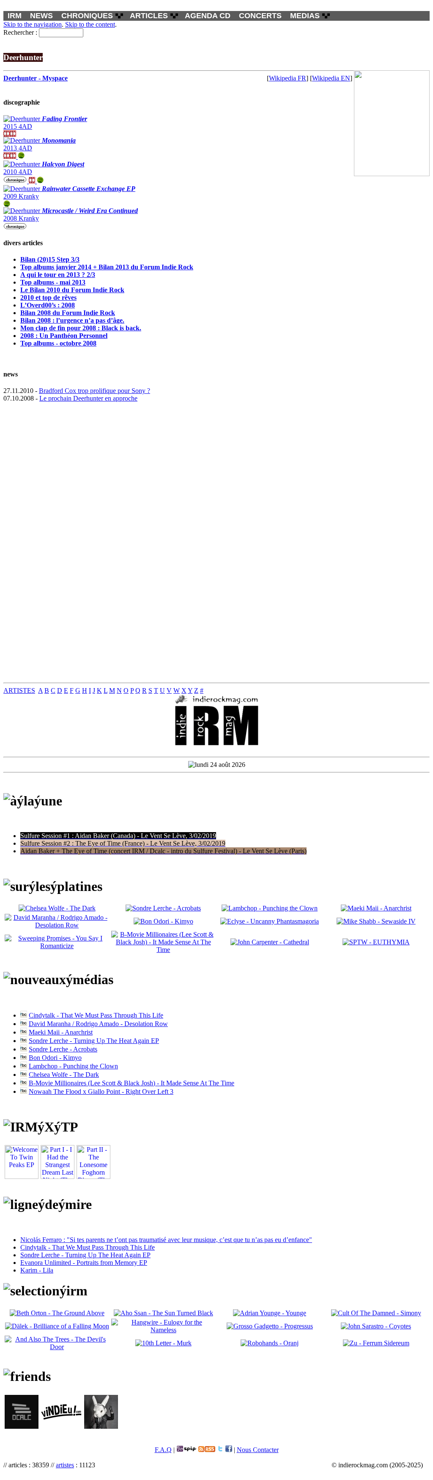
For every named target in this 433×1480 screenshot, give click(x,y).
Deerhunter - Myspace (35, 78)
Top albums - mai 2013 (52, 282)
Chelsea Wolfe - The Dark (64, 1074)
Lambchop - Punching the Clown (73, 1066)
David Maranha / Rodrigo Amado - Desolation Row (98, 1023)
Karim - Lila (36, 1270)
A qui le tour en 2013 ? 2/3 (57, 274)
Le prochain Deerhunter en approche (88, 398)
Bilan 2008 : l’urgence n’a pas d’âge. (72, 320)
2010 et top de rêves (48, 297)
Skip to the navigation (32, 24)
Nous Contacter (258, 1449)
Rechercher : (20, 32)
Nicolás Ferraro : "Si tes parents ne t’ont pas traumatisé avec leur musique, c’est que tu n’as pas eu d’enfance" (166, 1239)
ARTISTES (19, 690)
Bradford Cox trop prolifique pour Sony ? (94, 390)
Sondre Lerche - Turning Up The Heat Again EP (94, 1040)
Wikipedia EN (331, 78)
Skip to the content (90, 24)
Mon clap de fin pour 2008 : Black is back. (80, 328)
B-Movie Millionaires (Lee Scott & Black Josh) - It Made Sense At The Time (131, 1083)
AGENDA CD (207, 15)
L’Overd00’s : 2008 (47, 305)
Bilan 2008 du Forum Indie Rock (67, 312)
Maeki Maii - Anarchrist (61, 1032)
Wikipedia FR (287, 78)
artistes (65, 1465)
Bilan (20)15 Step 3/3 (49, 259)
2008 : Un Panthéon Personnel (63, 335)
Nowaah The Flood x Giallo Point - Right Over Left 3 (101, 1091)
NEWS (41, 15)
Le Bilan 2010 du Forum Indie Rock (72, 289)
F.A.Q (163, 1449)
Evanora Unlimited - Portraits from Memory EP (83, 1262)
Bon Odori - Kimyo (55, 1057)
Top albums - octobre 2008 (58, 343)
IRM (15, 15)
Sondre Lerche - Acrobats (63, 1049)
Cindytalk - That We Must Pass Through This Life (96, 1015)
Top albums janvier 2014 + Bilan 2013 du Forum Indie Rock (106, 267)
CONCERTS (260, 15)
